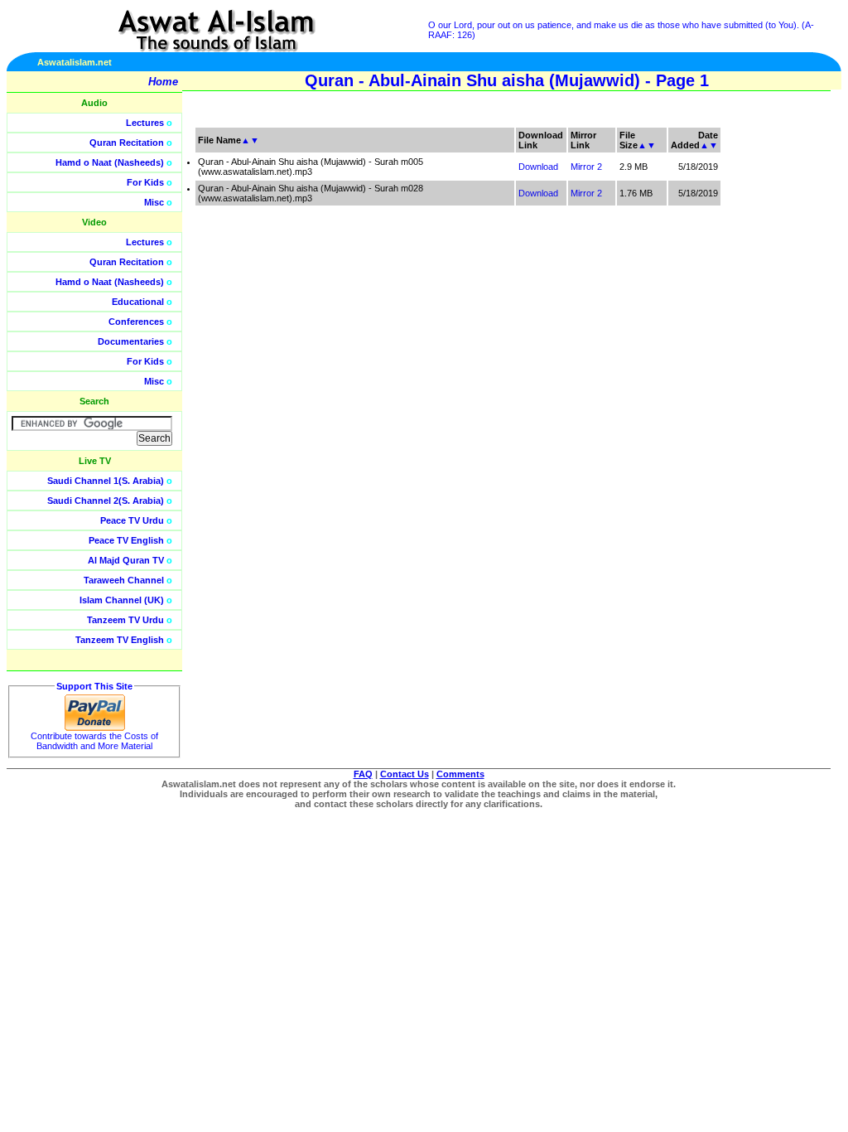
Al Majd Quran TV (126, 560)
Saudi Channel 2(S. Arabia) (105, 501)
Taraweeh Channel (124, 580)
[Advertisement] (769, 373)
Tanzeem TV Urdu (125, 620)
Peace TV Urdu (132, 520)
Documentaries (131, 341)
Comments (460, 774)
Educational (138, 302)
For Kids (145, 182)
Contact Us (404, 774)
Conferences (136, 322)
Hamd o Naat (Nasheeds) (109, 162)
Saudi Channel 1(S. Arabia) (105, 481)
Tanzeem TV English (119, 640)
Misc (154, 202)
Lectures (145, 123)
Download (538, 167)
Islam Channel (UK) (122, 600)
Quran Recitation (126, 143)
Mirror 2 (586, 167)
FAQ (363, 774)
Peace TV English (126, 540)
